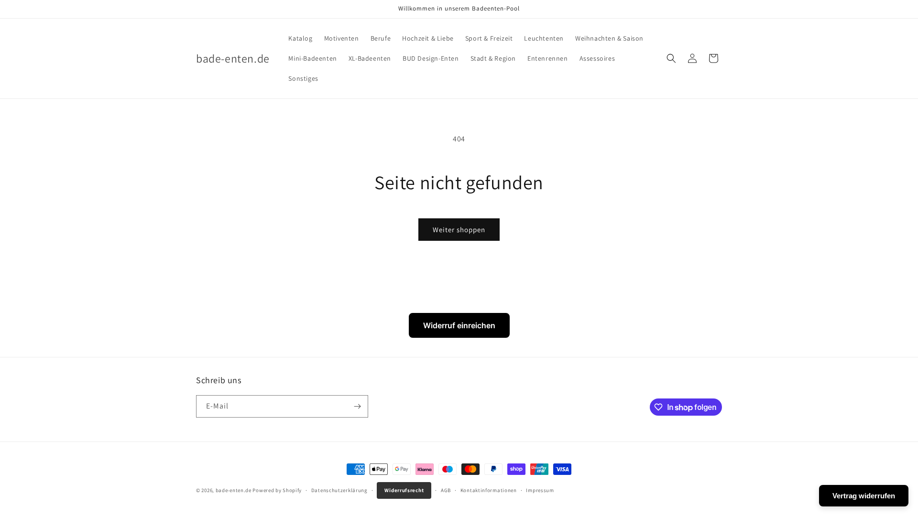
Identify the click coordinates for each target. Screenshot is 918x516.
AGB (446, 490)
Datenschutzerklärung (339, 490)
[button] (671, 58)
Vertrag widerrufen (863, 496)
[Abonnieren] (357, 406)
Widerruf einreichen (459, 325)
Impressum (540, 490)
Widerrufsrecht (404, 490)
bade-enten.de (233, 490)
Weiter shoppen (459, 229)
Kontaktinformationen (488, 490)
